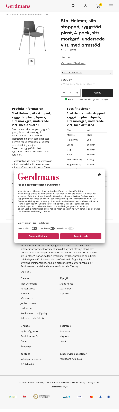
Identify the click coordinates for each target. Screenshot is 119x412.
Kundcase (64, 331)
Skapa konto (66, 283)
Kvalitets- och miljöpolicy (34, 313)
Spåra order (66, 288)
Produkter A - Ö (29, 336)
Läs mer (66, 57)
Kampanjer (27, 346)
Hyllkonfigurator (30, 331)
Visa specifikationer (73, 63)
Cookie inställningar (59, 386)
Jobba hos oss (28, 303)
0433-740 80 (27, 364)
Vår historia (27, 298)
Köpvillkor (65, 293)
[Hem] (26, 6)
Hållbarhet (26, 308)
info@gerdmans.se (31, 359)
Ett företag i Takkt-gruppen (88, 382)
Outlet (24, 341)
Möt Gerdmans (29, 283)
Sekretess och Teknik (32, 318)
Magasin (64, 336)
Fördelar (25, 293)
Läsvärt (63, 341)
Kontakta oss (28, 288)
